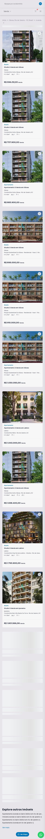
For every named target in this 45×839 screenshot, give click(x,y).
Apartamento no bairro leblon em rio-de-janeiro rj (21, 820)
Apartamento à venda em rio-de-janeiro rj (18, 823)
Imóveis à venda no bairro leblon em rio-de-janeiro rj (22, 817)
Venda (6, 11)
